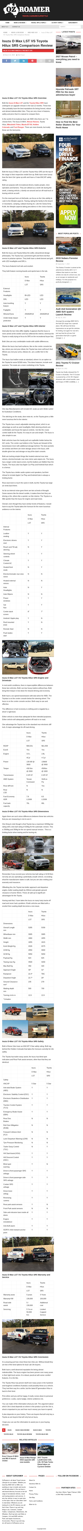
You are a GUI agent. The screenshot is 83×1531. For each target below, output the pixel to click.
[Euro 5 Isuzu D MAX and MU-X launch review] (10, 1448)
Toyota (48, 1430)
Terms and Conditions (36, 1501)
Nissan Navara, (33, 122)
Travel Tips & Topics (38, 22)
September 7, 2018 (63, 264)
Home (7, 22)
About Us (5, 26)
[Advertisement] (28, 80)
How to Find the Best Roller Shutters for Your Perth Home (68, 125)
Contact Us (16, 26)
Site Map (32, 1497)
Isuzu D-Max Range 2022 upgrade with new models (28, 1460)
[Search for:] (70, 26)
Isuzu (10, 1430)
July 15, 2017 (62, 317)
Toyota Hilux (8, 1434)
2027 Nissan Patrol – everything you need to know (68, 59)
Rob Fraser (21, 55)
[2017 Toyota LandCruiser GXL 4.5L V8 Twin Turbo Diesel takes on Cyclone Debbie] (46, 1449)
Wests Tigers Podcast (70, 1492)
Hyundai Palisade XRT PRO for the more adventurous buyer (67, 92)
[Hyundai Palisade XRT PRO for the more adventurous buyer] (68, 77)
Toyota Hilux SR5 (36, 103)
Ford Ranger (19, 127)
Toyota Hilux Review (24, 1434)
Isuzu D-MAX (37, 1430)
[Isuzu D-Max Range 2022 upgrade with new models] (28, 1449)
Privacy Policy (33, 1494)
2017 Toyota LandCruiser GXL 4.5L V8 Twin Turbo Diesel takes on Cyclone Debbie (45, 1462)
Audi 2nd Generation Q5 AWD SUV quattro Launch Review (68, 312)
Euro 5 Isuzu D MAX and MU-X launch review (10, 1458)
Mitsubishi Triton (14, 124)
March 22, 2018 (10, 55)
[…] (70, 282)
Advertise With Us (34, 1484)
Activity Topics (57, 22)
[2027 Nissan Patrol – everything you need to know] (68, 44)
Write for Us (33, 1504)
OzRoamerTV (72, 22)
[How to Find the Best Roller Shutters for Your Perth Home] (68, 110)
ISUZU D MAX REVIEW (22, 1430)
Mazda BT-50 (27, 124)
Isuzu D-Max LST (16, 103)
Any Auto (59, 1492)
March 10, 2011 (62, 368)
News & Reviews (19, 22)
